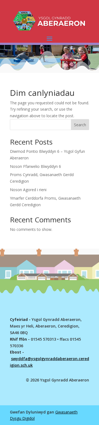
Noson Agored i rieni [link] (28, 189)
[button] (49, 38)
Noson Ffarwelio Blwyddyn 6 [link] (35, 166)
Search (80, 124)
